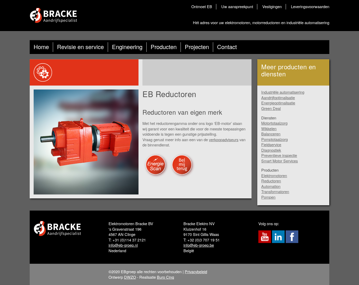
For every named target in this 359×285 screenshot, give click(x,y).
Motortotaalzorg (274, 123)
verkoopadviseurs (223, 139)
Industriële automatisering (282, 92)
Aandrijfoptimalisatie (278, 97)
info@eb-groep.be (198, 245)
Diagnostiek (271, 150)
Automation (270, 186)
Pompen (268, 197)
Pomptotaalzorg (274, 139)
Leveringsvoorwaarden (310, 6)
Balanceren (270, 133)
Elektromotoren (274, 175)
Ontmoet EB (201, 6)
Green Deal (271, 108)
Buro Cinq (165, 277)
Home (41, 47)
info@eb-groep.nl (123, 245)
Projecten (197, 47)
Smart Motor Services (279, 160)
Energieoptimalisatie (278, 102)
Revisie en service (80, 47)
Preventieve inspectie (279, 155)
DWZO (130, 277)
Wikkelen (268, 128)
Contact (227, 47)
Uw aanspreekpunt (237, 6)
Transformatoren (275, 191)
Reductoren (271, 180)
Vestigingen (272, 6)
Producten (164, 47)
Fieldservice (271, 144)
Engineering (127, 47)
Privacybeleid (196, 271)
